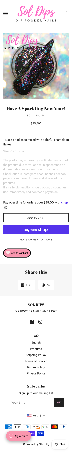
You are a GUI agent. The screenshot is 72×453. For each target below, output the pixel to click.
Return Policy (36, 367)
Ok (59, 402)
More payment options (36, 239)
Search (36, 343)
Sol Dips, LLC (36, 115)
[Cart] (67, 13)
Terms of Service (36, 361)
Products (36, 349)
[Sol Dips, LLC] (36, 13)
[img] (31, 321)
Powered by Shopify (36, 444)
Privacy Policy (36, 373)
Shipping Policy (36, 355)
